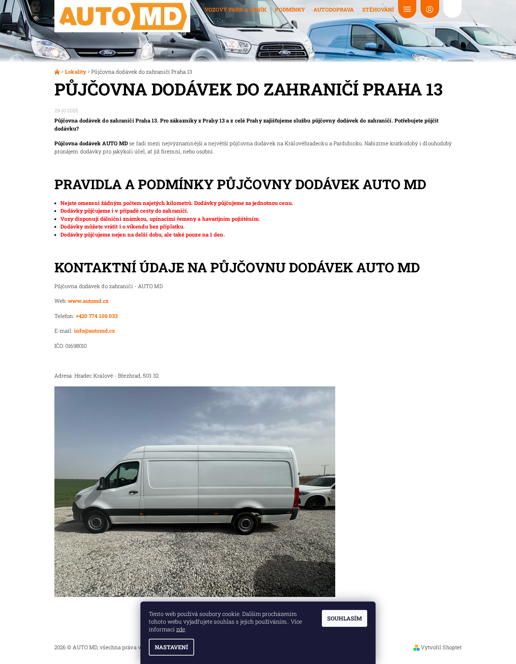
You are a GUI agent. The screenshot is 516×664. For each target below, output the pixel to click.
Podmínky (290, 9)
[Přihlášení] (430, 9)
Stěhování (378, 9)
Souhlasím (344, 618)
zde (180, 629)
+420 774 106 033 (97, 315)
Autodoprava (333, 9)
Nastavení (171, 647)
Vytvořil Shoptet (441, 647)
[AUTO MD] (122, 15)
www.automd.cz (88, 300)
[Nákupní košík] (452, 9)
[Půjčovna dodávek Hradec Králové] (57, 71)
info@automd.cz (94, 330)
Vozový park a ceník (236, 9)
